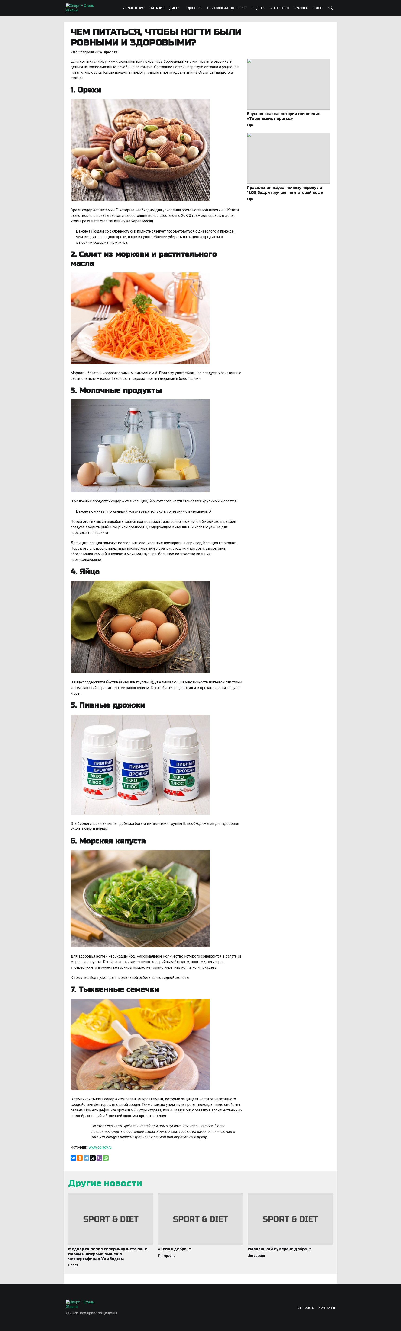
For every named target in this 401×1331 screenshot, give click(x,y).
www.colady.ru (100, 1147)
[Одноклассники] (80, 1158)
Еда (250, 125)
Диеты (174, 8)
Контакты (327, 1307)
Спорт (73, 1265)
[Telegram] (86, 1158)
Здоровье (193, 8)
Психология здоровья (226, 8)
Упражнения (133, 8)
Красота (300, 8)
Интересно (279, 8)
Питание (156, 8)
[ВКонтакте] (73, 1158)
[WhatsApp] (106, 1158)
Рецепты (258, 8)
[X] (93, 1158)
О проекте (305, 1307)
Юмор (317, 8)
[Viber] (99, 1158)
